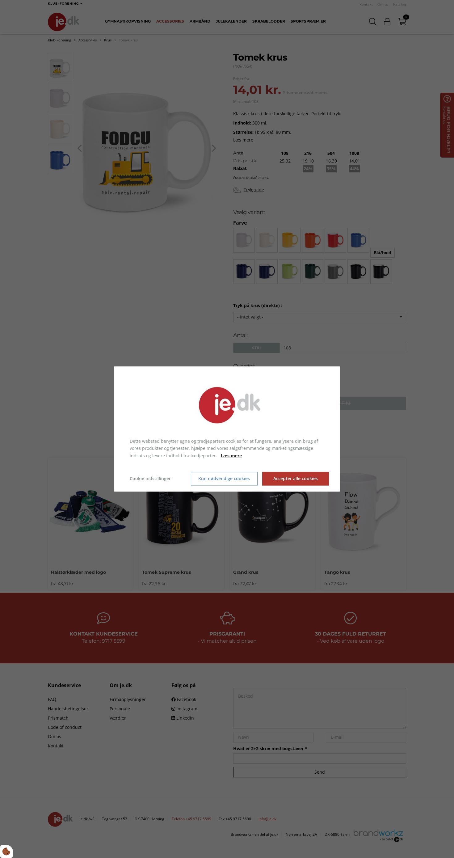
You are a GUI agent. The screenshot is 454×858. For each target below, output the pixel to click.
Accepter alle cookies (295, 479)
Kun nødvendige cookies (224, 479)
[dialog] (227, 429)
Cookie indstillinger (150, 478)
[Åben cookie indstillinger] (6, 851)
